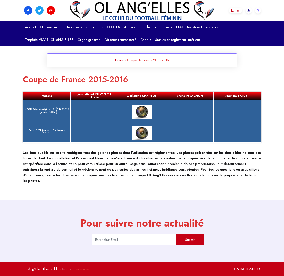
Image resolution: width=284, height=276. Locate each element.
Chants (145, 39)
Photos (150, 27)
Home (119, 60)
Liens (168, 27)
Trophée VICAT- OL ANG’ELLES (49, 39)
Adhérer (130, 27)
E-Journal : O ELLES (105, 27)
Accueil (30, 27)
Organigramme (89, 39)
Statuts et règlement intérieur (177, 39)
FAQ (179, 27)
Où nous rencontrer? (120, 39)
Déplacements (76, 27)
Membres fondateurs (202, 27)
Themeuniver (81, 269)
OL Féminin (48, 27)
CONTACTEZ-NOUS (246, 269)
